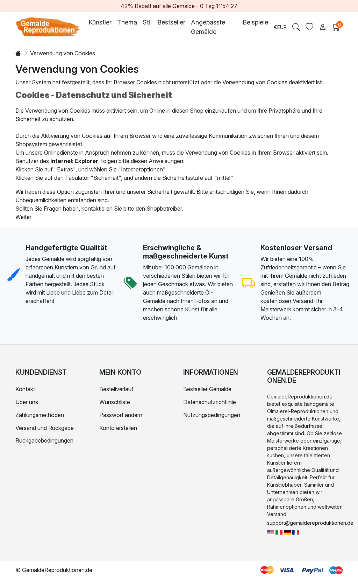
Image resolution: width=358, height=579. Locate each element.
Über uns (26, 401)
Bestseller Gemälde (207, 389)
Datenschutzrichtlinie (209, 401)
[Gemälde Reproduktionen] (287, 532)
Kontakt (25, 389)
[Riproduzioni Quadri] (278, 532)
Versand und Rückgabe (44, 427)
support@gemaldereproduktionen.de (310, 523)
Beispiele (255, 22)
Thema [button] (127, 22)
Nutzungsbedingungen (211, 414)
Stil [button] (147, 22)
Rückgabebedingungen (44, 440)
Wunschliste (114, 401)
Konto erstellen (118, 427)
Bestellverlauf (116, 389)
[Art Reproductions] (270, 532)
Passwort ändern (120, 414)
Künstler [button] (100, 22)
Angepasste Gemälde (208, 27)
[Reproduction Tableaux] (295, 532)
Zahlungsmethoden (39, 414)
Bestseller (171, 22)
